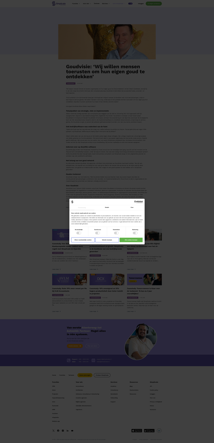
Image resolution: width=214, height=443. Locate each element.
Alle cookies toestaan (131, 240)
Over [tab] (132, 207)
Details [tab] (107, 207)
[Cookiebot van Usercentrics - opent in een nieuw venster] (135, 202)
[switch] (97, 233)
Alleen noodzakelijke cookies (83, 240)
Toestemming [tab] (82, 207)
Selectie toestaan (107, 240)
